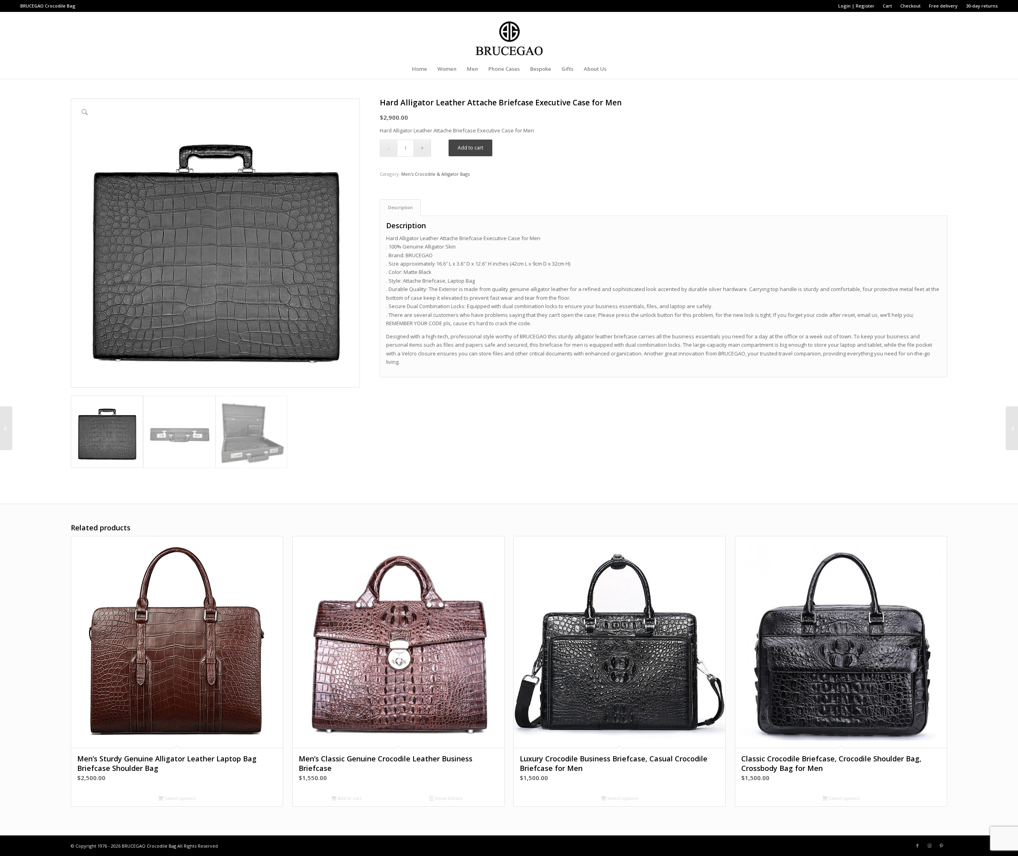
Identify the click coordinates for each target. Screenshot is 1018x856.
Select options (179, 798)
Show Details (448, 798)
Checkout (910, 6)
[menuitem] (856, 6)
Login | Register (856, 6)
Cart (887, 6)
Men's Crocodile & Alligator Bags (435, 174)
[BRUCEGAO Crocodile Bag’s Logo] (509, 35)
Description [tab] (400, 207)
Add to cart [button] (348, 798)
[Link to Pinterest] (941, 846)
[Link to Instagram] (929, 846)
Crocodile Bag (60, 6)
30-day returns (982, 6)
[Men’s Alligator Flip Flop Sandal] (6, 428)
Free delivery (943, 6)
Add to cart (470, 147)
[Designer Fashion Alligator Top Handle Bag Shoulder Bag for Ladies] (1012, 428)
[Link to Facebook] (917, 846)
